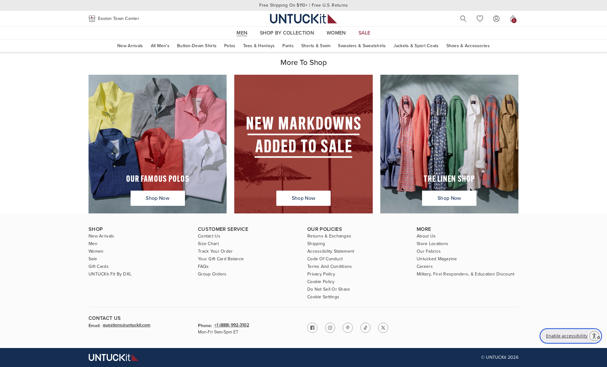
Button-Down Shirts (197, 45)
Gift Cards (99, 266)
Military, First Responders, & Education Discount (465, 274)
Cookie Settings (323, 297)
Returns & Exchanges (329, 236)
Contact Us (209, 236)
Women (96, 251)
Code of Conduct (325, 259)
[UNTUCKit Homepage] (303, 18)
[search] (463, 18)
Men (93, 243)
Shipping (316, 243)
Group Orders (212, 274)
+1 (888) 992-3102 (231, 325)
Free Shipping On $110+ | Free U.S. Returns (303, 5)
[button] (114, 19)
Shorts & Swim (316, 45)
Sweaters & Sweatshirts (362, 45)
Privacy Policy (321, 274)
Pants (287, 45)
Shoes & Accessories (468, 45)
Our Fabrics (429, 251)
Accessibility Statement (330, 251)
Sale (93, 259)
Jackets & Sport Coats (416, 45)
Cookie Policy (321, 281)
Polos (229, 45)
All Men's (160, 45)
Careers (425, 266)
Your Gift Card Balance (221, 259)
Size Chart (208, 243)
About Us (426, 236)
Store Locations (432, 243)
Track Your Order (215, 251)
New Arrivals (130, 45)
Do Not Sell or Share (328, 289)
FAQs (203, 266)
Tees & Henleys (259, 45)
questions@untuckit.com (126, 325)
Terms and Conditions (329, 266)
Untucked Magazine (437, 259)
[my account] (496, 18)
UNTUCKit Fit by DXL (110, 274)
